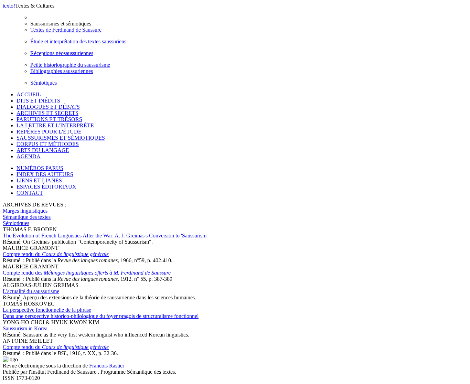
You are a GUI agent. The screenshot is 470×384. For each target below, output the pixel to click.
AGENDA (29, 156)
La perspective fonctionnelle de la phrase (101, 313)
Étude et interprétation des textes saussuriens (78, 41)
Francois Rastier (106, 366)
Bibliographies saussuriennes (61, 71)
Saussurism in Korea (25, 328)
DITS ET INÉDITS (38, 101)
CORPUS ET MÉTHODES (48, 144)
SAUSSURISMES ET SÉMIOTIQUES (61, 138)
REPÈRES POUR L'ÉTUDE (49, 132)
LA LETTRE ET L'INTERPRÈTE (55, 125)
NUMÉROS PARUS (40, 168)
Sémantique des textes (27, 217)
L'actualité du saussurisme (31, 291)
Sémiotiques (43, 83)
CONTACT (30, 193)
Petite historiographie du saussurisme (70, 65)
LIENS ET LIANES (39, 180)
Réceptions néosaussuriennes (61, 53)
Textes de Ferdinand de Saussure (66, 30)
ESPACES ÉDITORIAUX (46, 187)
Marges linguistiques (25, 211)
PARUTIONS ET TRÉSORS (49, 119)
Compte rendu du (56, 254)
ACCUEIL (29, 94)
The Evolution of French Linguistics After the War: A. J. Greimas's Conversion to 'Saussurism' (105, 235)
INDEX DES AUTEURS (45, 174)
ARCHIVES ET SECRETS (47, 113)
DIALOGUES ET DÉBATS (48, 107)
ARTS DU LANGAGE (43, 150)
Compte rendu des (87, 273)
